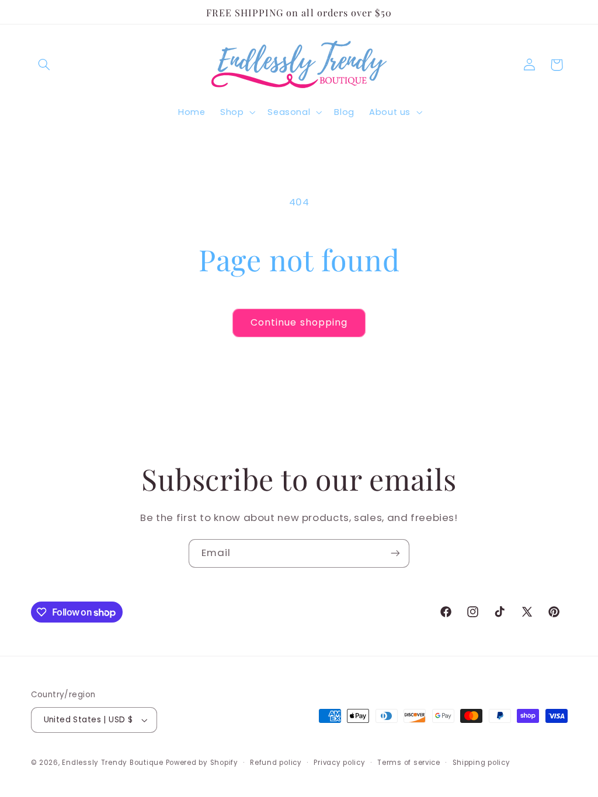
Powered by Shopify (202, 762)
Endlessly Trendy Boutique (112, 762)
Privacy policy (339, 762)
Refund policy (276, 762)
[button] (44, 64)
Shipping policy (481, 762)
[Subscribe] (395, 553)
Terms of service (408, 762)
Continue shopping (299, 322)
